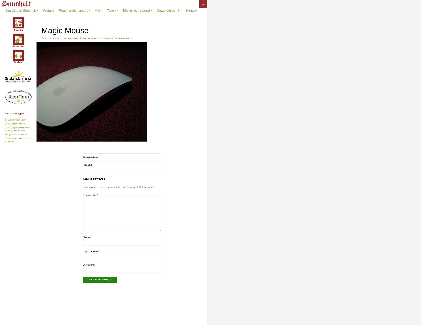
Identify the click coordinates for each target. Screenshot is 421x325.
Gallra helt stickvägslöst (15, 123)
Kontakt (191, 10)
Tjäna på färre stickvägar (15, 120)
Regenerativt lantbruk (74, 10)
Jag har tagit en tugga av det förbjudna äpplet (107, 38)
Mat (97, 10)
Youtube (48, 10)
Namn (87, 237)
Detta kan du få (168, 10)
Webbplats (89, 264)
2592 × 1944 (71, 38)
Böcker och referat (136, 10)
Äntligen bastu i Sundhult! (16, 134)
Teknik (111, 10)
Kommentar (90, 194)
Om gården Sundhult (20, 10)
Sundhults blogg (16, 2)
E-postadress (91, 251)
